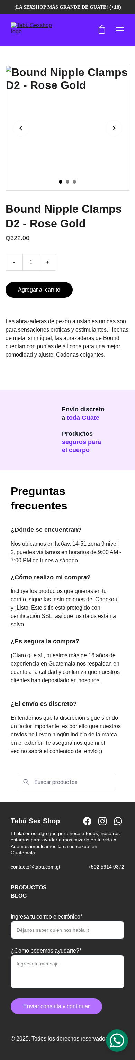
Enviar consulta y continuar (56, 1006)
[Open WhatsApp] (117, 1040)
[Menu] (120, 30)
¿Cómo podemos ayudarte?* (46, 951)
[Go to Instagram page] (102, 821)
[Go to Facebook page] (87, 821)
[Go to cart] (101, 30)
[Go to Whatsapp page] (118, 821)
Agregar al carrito (39, 290)
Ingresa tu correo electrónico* (46, 917)
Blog (19, 896)
